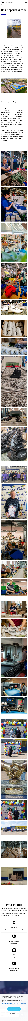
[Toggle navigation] (26, 2)
